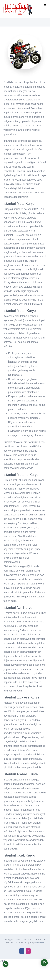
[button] (44, 962)
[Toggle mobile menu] (45, 5)
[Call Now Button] (5, 964)
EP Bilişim (39, 943)
